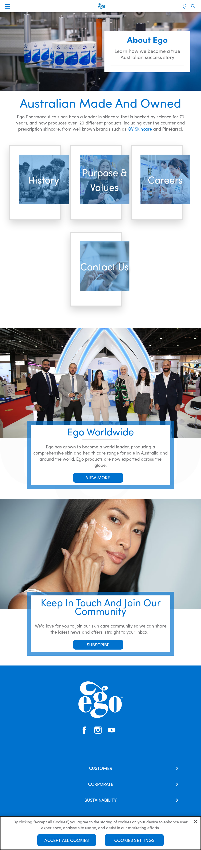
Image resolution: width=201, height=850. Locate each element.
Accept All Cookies (66, 840)
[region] (100, 833)
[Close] (195, 821)
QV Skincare (140, 129)
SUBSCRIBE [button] (98, 644)
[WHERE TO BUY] (185, 6)
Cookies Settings (134, 840)
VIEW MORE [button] (98, 477)
